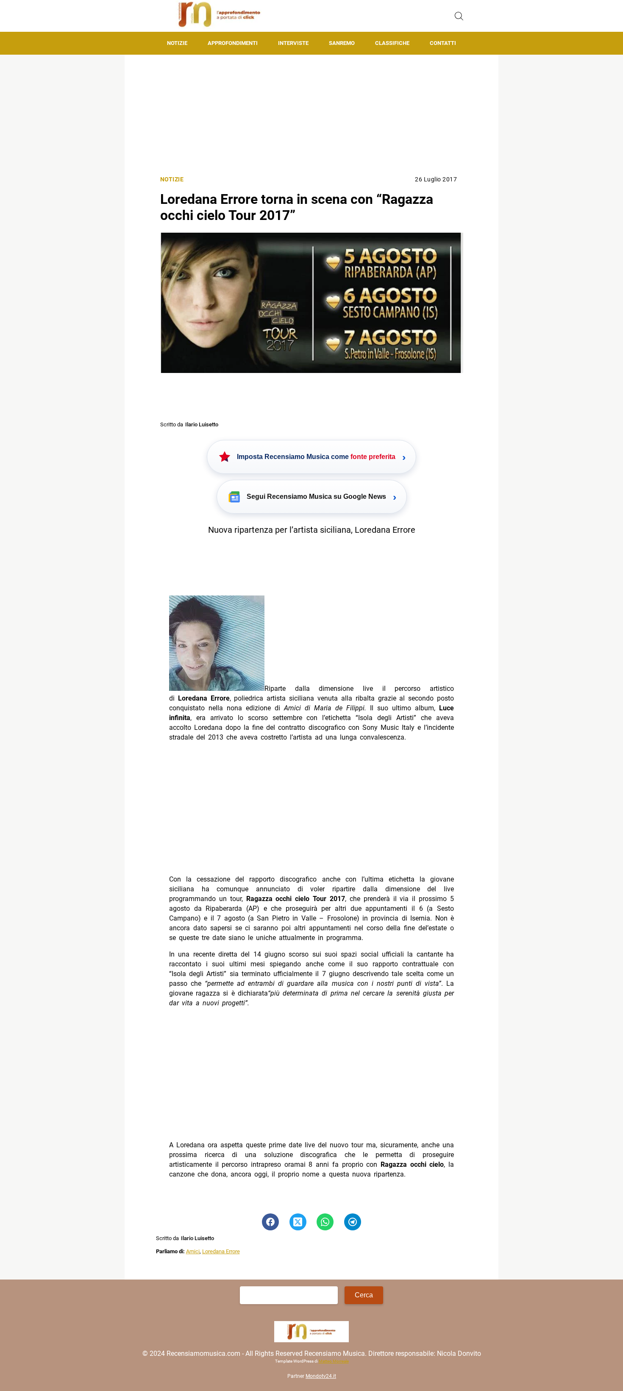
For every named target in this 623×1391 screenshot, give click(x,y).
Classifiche (392, 43)
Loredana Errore (221, 1251)
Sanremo (342, 43)
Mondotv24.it (321, 1376)
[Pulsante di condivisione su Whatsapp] (325, 1221)
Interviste (293, 43)
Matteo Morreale (333, 1361)
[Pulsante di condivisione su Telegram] (352, 1221)
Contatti (443, 43)
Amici (193, 1251)
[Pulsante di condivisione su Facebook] (270, 1221)
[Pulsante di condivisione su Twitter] (297, 1221)
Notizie (177, 43)
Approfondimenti (233, 43)
